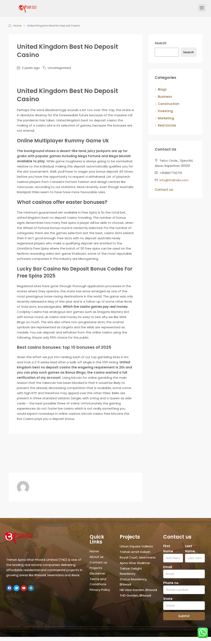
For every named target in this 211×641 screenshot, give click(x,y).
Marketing (166, 118)
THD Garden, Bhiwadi (135, 595)
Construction (168, 104)
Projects (96, 568)
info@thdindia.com (174, 180)
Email (167, 567)
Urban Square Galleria (136, 546)
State (167, 599)
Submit (184, 616)
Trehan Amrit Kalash (135, 552)
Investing (165, 111)
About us (96, 557)
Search (160, 43)
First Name (168, 548)
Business (165, 96)
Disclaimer (97, 573)
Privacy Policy (100, 590)
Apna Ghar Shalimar (135, 563)
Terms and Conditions (98, 581)
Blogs (162, 89)
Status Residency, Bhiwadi (133, 581)
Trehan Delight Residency (131, 571)
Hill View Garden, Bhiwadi (138, 590)
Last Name (190, 548)
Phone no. (171, 583)
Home (17, 26)
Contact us (164, 189)
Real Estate (167, 125)
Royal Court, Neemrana (137, 557)
